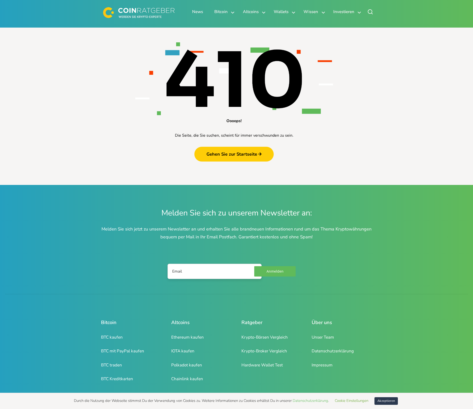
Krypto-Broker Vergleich (264, 351)
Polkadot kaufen (186, 365)
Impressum (322, 365)
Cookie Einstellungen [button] (351, 400)
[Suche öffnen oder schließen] (370, 11)
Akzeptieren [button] (386, 401)
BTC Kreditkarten (117, 379)
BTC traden (111, 365)
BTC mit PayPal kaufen (122, 351)
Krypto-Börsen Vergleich (264, 337)
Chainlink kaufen (187, 379)
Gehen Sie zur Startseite (231, 154)
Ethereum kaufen (187, 337)
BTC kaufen (112, 337)
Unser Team (323, 337)
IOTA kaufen (182, 351)
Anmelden (275, 271)
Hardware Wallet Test (262, 365)
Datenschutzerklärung (333, 351)
